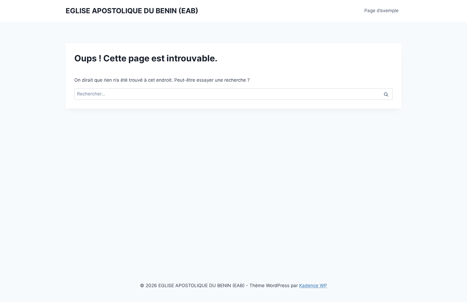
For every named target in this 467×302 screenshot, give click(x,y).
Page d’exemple (381, 10)
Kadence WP (313, 285)
